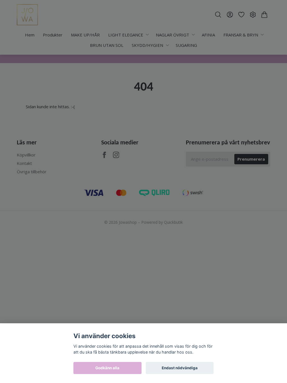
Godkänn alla (107, 368)
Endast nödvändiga (180, 368)
